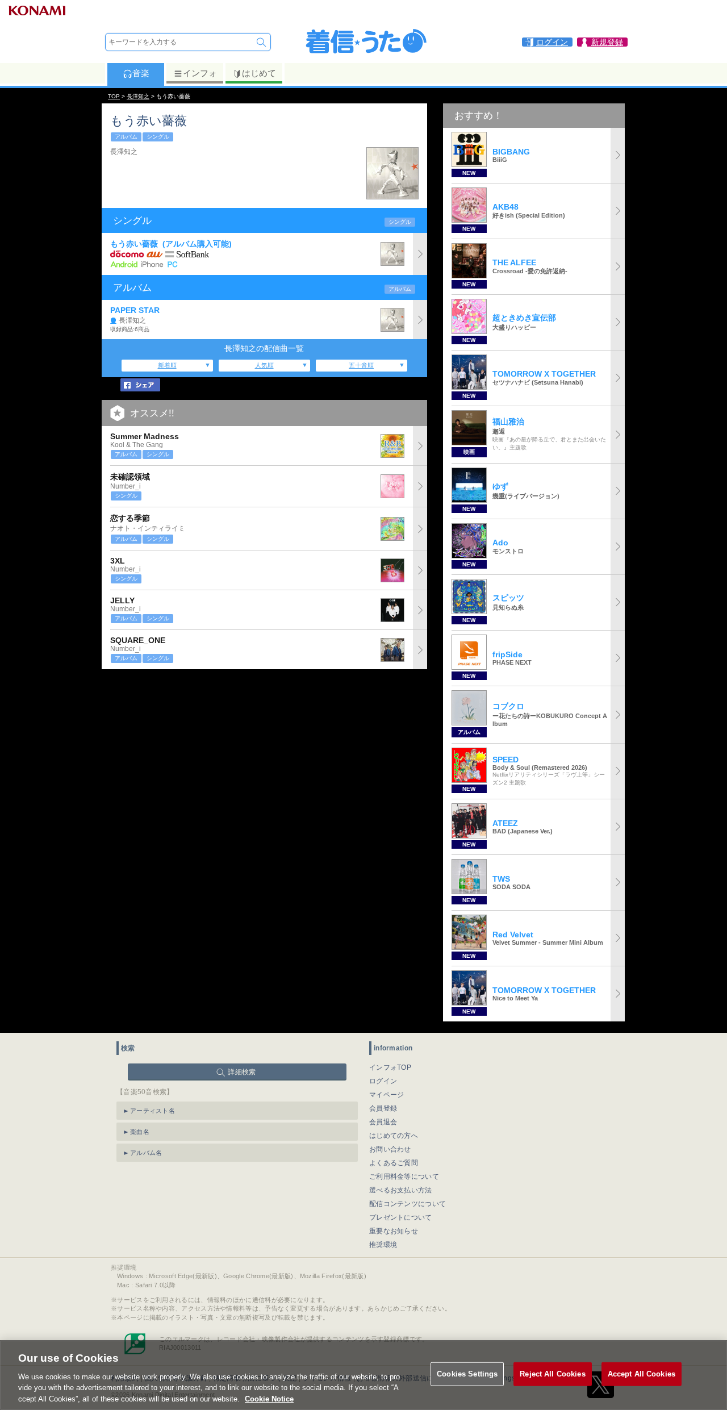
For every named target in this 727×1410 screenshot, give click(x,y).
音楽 (140, 73)
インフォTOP (390, 1067)
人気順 (264, 365)
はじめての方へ (393, 1136)
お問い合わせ (390, 1149)
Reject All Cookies (552, 1374)
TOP (114, 96)
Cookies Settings (467, 1374)
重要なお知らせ (393, 1231)
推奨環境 (383, 1245)
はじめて (259, 73)
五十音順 (361, 365)
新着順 (167, 365)
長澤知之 (138, 96)
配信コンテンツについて (407, 1204)
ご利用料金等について (404, 1176)
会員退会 (383, 1122)
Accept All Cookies (641, 1374)
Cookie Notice (269, 1398)
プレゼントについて (400, 1217)
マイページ (386, 1095)
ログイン (383, 1081)
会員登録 (383, 1108)
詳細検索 (242, 1072)
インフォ (200, 73)
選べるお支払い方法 (400, 1190)
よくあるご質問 (393, 1163)
